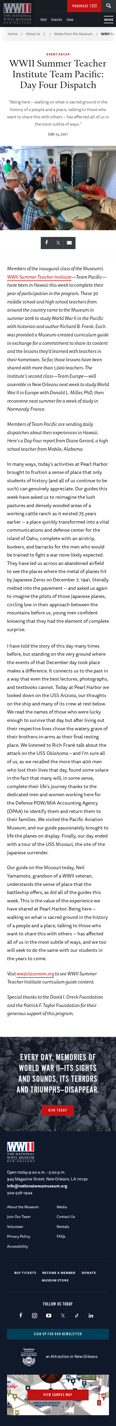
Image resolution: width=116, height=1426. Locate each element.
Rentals (63, 1227)
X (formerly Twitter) (63, 1316)
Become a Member (59, 1272)
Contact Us (66, 1217)
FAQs (61, 1236)
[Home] (17, 13)
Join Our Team (19, 1217)
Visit (43, 19)
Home (13, 33)
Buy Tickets (25, 1272)
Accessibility (17, 1246)
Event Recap (58, 54)
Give (70, 19)
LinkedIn (91, 1316)
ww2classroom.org (35, 973)
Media (62, 1207)
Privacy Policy (18, 1236)
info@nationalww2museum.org (37, 1186)
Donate (89, 1272)
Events (56, 19)
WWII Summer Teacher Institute (39, 276)
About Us (33, 33)
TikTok (77, 1316)
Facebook (21, 1316)
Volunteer (15, 1227)
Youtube (49, 1316)
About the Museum (23, 1207)
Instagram (35, 1316)
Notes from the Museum (73, 33)
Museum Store (55, 1280)
